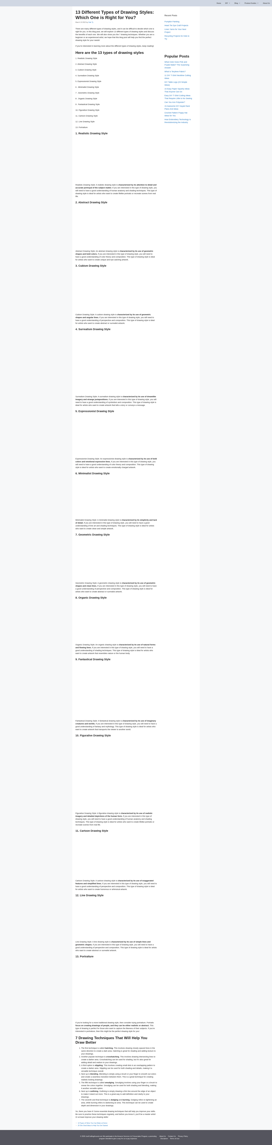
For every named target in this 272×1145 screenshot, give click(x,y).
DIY (226, 3)
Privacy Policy (183, 1136)
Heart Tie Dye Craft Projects (176, 25)
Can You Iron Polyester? (174, 102)
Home (219, 3)
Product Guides (250, 3)
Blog (236, 3)
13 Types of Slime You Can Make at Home (92, 1123)
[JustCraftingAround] (7, 3)
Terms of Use (174, 1138)
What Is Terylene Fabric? (175, 71)
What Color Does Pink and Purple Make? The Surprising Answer (176, 65)
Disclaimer (164, 1138)
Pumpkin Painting (171, 22)
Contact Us (172, 1136)
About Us (266, 3)
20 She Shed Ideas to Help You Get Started (93, 1125)
